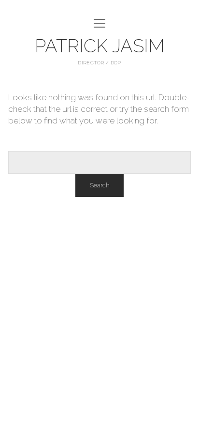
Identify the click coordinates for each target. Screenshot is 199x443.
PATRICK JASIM (100, 46)
